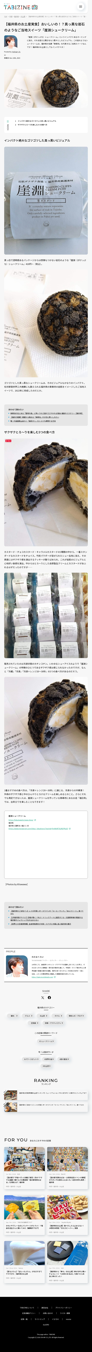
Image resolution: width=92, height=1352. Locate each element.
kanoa (21, 1268)
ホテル (57, 1016)
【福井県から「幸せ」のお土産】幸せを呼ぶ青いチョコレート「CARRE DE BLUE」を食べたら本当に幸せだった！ (67, 1273)
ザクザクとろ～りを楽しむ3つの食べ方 (32, 124)
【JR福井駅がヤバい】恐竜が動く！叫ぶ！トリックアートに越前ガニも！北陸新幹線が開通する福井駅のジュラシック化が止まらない (46, 918)
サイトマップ (40, 1319)
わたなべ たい (38, 956)
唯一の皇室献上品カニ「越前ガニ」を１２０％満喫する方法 (33, 421)
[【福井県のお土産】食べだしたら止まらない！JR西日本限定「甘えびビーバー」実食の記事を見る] (67, 1207)
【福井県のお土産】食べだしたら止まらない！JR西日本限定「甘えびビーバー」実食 (66, 1227)
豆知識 (33, 1023)
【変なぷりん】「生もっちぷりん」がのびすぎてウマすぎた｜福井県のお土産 (24, 1272)
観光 (12, 1016)
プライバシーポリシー (63, 1307)
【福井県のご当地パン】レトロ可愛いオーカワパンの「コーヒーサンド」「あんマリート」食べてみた (46, 912)
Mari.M (63, 1174)
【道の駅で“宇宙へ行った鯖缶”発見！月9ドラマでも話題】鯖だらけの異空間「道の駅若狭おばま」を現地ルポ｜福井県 (24, 1179)
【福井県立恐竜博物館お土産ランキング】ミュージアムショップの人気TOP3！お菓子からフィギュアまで (52, 1093)
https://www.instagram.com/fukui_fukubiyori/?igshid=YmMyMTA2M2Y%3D (38, 828)
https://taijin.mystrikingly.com (42, 977)
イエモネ (55, 1319)
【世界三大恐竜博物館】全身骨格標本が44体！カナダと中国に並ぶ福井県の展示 (40, 924)
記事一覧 (24, 1319)
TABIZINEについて (27, 1307)
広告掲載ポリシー (29, 1313)
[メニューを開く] (80, 6)
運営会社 (44, 1307)
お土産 (42, 1016)
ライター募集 (65, 1313)
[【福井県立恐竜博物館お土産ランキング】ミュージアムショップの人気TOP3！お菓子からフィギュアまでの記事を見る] (10, 1095)
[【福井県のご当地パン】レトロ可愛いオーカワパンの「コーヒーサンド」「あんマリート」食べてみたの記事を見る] (10, 1107)
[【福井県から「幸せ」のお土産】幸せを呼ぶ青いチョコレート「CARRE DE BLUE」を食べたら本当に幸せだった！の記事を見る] (67, 1253)
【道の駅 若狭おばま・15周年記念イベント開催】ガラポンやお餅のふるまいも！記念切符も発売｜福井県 (67, 1179)
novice (68, 1319)
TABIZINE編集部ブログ (25, 1222)
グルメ (27, 1016)
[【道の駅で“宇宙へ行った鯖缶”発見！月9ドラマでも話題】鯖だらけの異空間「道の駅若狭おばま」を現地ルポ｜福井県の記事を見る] (24, 1159)
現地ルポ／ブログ (75, 1016)
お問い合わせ (48, 1313)
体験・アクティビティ (53, 1023)
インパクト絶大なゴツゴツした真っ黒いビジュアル (35, 121)
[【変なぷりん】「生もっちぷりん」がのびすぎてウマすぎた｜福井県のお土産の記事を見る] (24, 1253)
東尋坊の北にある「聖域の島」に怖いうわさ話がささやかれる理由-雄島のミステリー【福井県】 (46, 413)
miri (62, 1268)
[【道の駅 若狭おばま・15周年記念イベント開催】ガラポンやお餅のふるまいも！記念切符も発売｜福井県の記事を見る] (67, 1159)
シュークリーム (46, 1041)
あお (18, 1174)
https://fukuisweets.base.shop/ (21, 820)
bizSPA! (46, 1324)
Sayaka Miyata (66, 1222)
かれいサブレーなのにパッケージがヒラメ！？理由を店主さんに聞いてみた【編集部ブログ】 (24, 1227)
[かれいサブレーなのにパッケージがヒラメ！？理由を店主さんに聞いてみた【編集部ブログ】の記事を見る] (24, 1207)
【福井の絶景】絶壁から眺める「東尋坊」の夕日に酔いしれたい (34, 417)
